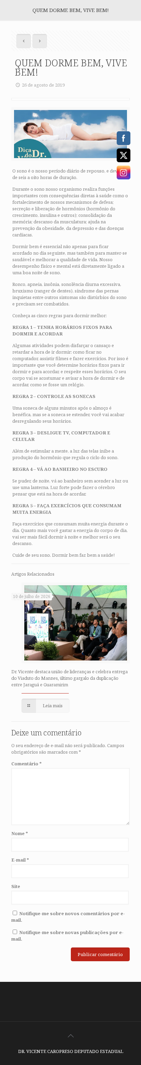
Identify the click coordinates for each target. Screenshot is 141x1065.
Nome (19, 833)
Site (15, 886)
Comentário (26, 764)
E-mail (20, 860)
